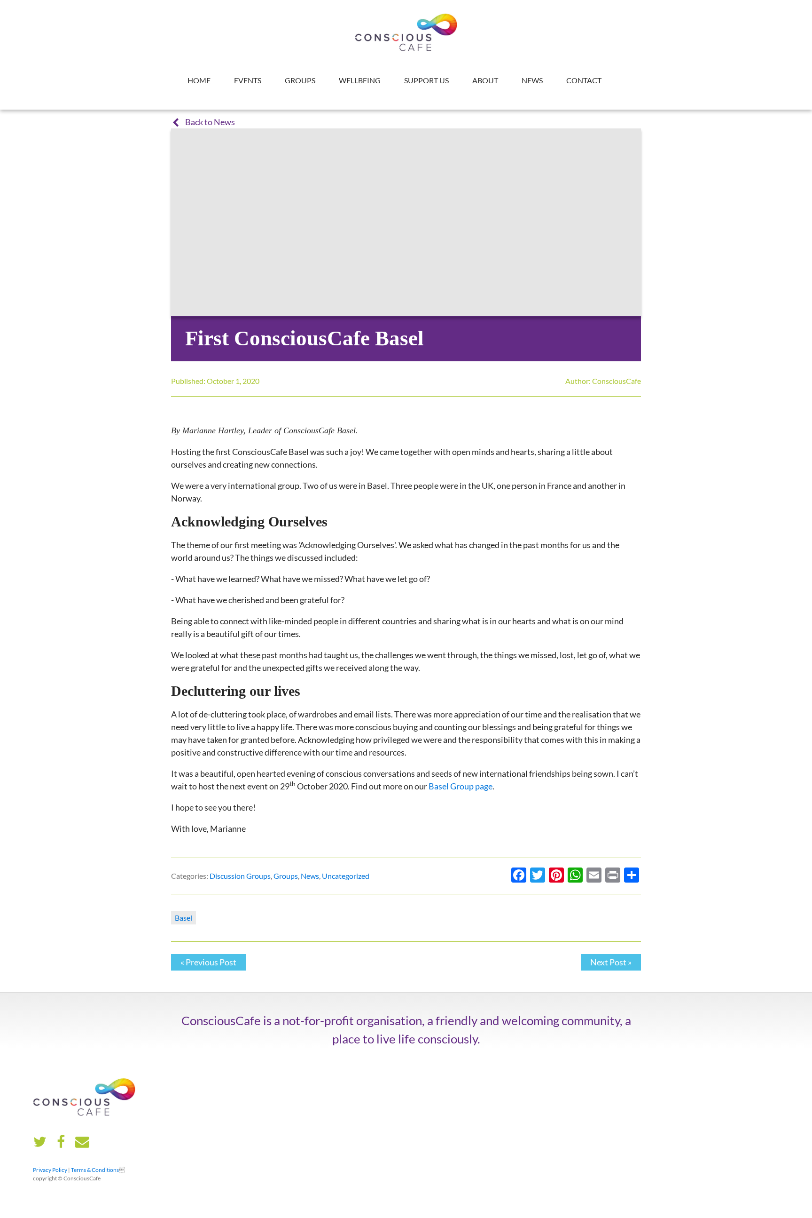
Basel (183, 917)
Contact (583, 80)
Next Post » (611, 962)
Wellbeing (360, 80)
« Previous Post (208, 962)
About (485, 80)
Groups (300, 80)
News (532, 80)
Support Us (426, 80)
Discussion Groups (240, 875)
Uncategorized (345, 875)
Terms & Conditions (95, 1169)
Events (247, 80)
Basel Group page (460, 786)
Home (199, 80)
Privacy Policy (50, 1169)
